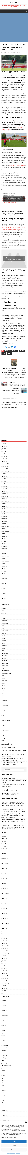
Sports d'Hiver (4, 718)
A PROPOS (18, 1153)
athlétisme (4, 610)
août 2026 (3, 444)
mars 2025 (4, 486)
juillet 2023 (4, 536)
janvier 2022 (4, 581)
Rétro (2, 713)
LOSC (4, 353)
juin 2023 (3, 538)
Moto (2, 695)
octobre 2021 (4, 588)
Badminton (4, 618)
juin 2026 (3, 448)
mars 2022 (4, 576)
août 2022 (3, 563)
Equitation (3, 640)
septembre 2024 (5, 501)
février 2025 (4, 488)
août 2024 (3, 503)
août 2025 (3, 473)
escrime (3, 643)
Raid (2, 708)
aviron (2, 615)
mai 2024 (3, 511)
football (14, 350)
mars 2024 (4, 516)
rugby (2, 715)
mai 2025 (3, 481)
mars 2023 (4, 546)
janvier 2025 (4, 491)
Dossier (3, 635)
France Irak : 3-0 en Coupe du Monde (10, 808)
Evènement (4, 645)
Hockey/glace (4, 665)
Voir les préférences (14, 1149)
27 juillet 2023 (6, 52)
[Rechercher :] (14, 770)
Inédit (2, 668)
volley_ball (3, 738)
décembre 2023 (5, 523)
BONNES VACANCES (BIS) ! (8, 747)
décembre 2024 (5, 493)
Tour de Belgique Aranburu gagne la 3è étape (12, 814)
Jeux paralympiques (6, 673)
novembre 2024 (5, 496)
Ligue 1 (3, 685)
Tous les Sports (5, 730)
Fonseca (7, 350)
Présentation (4, 705)
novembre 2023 (5, 526)
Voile (2, 735)
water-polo (4, 740)
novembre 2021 (5, 586)
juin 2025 (3, 478)
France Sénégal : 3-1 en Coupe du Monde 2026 (12, 825)
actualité (3, 608)
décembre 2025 (5, 463)
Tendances (4, 723)
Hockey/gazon (4, 663)
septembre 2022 (5, 561)
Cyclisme (3, 633)
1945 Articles (23, 369)
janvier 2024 (4, 521)
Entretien (3, 638)
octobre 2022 (4, 558)
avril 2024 (3, 513)
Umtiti (9, 353)
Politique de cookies (11, 1153)
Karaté (3, 678)
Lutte (2, 693)
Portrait (3, 703)
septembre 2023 (5, 531)
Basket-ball (4, 620)
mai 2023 (3, 541)
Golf (2, 650)
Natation (3, 698)
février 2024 (4, 518)
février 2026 (4, 458)
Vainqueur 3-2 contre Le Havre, (17, 165)
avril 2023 (3, 543)
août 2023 (3, 533)
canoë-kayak (4, 630)
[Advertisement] (14, 27)
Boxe (2, 628)
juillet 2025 (4, 476)
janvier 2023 (4, 551)
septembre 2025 (5, 471)
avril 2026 (3, 453)
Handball (3, 658)
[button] (26, 1122)
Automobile (4, 613)
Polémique (4, 700)
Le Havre (22, 350)
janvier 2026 (4, 461)
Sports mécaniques (6, 720)
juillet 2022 (4, 566)
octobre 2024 (4, 498)
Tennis (3, 725)
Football (3, 648)
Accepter (14, 1141)
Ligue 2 (3, 688)
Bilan (2, 625)
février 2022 (4, 578)
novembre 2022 (5, 556)
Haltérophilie (4, 655)
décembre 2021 (5, 583)
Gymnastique (4, 653)
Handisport (4, 660)
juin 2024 (3, 508)
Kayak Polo (4, 680)
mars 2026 (4, 456)
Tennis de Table (5, 728)
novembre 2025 (5, 466)
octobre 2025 (4, 469)
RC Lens (3, 710)
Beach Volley (4, 623)
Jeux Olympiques (5, 670)
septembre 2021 (5, 591)
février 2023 (4, 548)
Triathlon (3, 733)
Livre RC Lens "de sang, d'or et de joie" (10, 802)
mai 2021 (3, 601)
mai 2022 (3, 571)
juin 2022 (3, 568)
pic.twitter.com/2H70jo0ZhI (9, 202)
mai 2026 (3, 451)
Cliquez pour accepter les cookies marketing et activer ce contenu (14, 199)
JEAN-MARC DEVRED (15, 52)
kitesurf (3, 683)
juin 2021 (3, 598)
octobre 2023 (4, 528)
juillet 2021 (4, 596)
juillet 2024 (4, 506)
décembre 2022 (5, 553)
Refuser (14, 1145)
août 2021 (3, 593)
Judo (2, 675)
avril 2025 (3, 483)
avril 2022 (3, 573)
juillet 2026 (4, 446)
